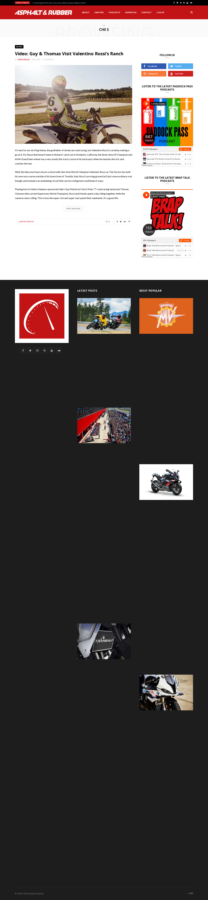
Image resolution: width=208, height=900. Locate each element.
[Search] (191, 12)
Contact (146, 12)
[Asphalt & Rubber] (43, 12)
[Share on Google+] (125, 222)
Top (191, 893)
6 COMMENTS (48, 59)
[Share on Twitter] (121, 222)
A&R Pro (99, 12)
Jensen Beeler (24, 59)
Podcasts (114, 12)
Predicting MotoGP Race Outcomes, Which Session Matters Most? (59, 3)
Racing (19, 47)
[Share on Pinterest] (129, 222)
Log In (160, 12)
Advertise (130, 12)
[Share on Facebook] (117, 222)
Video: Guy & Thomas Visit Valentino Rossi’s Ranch (69, 53)
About (86, 12)
